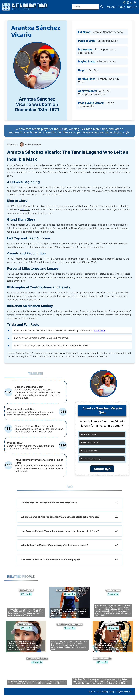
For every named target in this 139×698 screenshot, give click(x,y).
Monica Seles (26, 624)
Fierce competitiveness (90, 442)
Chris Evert (112, 590)
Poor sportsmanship (89, 451)
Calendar (111, 6)
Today (121, 6)
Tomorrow (132, 6)
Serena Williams (37, 658)
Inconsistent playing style (91, 459)
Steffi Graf (25, 209)
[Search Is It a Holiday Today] (101, 6)
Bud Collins (99, 330)
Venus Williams (113, 624)
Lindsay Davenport (69, 624)
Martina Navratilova (69, 590)
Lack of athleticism (88, 434)
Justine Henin (102, 658)
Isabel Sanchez (33, 144)
